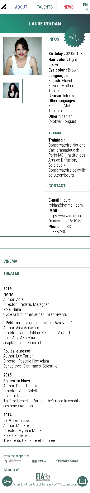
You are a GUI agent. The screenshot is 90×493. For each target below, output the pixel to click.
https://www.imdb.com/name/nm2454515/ (66, 218)
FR (85, 9)
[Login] (7, 485)
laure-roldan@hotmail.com (65, 203)
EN (85, 5)
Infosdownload (73, 37)
